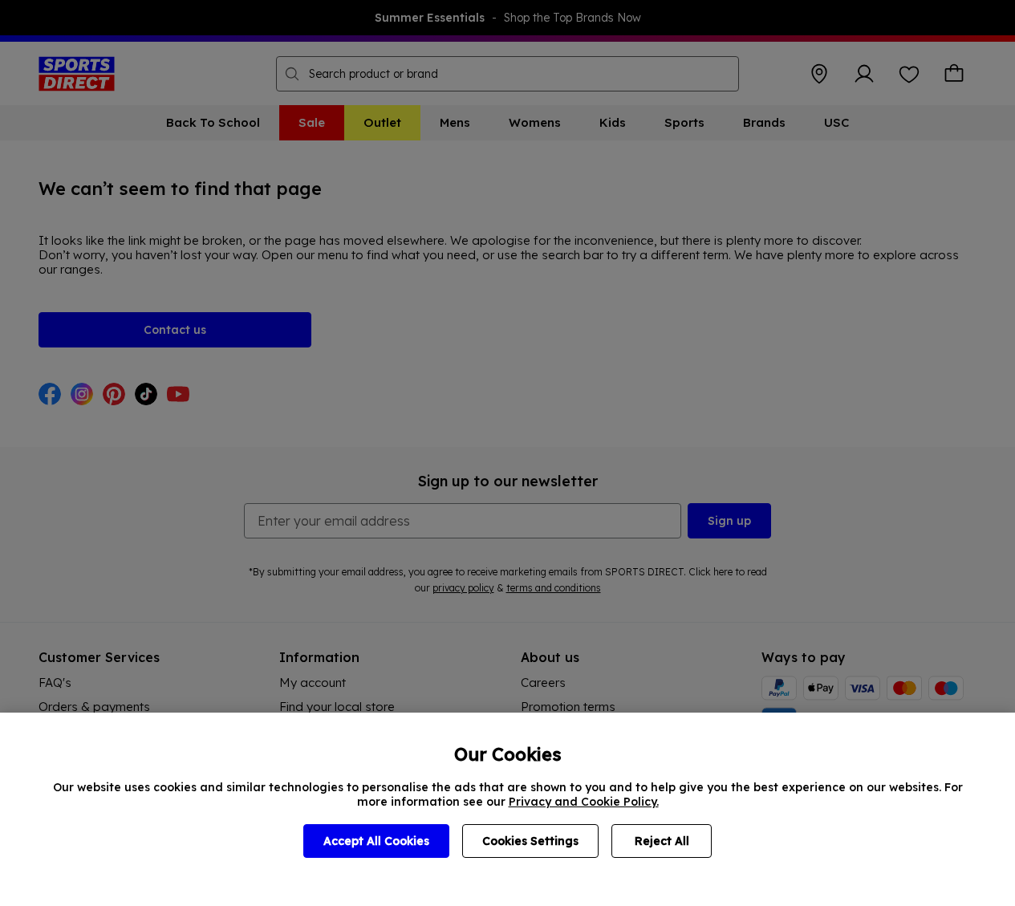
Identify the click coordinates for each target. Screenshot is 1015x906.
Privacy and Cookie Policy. (584, 801)
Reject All (662, 841)
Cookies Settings (530, 841)
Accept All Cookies (376, 841)
